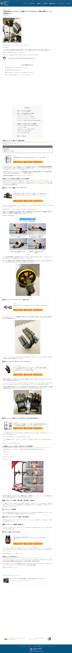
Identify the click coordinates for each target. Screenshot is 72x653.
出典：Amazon (27, 254)
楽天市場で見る (28, 374)
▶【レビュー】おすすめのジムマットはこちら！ (11, 575)
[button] (3, 91)
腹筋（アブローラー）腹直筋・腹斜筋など (23, 130)
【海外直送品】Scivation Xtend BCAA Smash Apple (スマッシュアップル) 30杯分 (29, 157)
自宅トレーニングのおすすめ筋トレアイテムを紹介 (25, 113)
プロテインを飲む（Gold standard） (23, 132)
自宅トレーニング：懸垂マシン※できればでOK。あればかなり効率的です (28, 120)
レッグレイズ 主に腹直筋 (21, 127)
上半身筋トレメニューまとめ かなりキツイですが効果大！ (26, 123)
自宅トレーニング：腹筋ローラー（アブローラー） (25, 114)
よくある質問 (45, 3)
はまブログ (68, 3)
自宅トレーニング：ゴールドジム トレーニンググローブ (26, 118)
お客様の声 (39, 3)
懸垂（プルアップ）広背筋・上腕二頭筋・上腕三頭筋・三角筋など (27, 125)
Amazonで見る (18, 374)
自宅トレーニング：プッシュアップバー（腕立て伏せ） (25, 116)
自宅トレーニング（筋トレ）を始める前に (23, 110)
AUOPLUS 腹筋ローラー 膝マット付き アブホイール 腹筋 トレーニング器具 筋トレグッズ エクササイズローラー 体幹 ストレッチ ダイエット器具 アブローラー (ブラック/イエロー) (30, 195)
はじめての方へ (32, 3)
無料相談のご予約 (52, 3)
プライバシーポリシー (61, 3)
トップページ (25, 3)
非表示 (29, 107)
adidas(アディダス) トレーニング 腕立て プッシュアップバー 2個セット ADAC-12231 (29, 305)
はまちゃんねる (37, 648)
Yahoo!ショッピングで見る (38, 374)
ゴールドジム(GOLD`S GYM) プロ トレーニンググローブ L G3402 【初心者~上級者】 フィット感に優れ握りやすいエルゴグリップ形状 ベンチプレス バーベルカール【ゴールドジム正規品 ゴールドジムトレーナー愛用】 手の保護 (30, 369)
